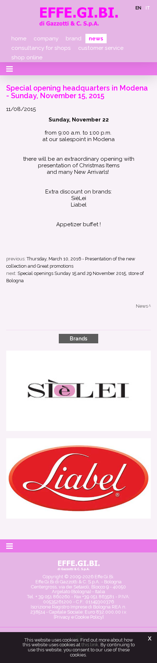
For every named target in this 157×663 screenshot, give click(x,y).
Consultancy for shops (41, 48)
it (148, 8)
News (96, 38)
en (138, 8)
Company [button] (46, 38)
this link (89, 644)
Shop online (26, 57)
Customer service (100, 48)
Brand (73, 38)
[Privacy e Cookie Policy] (79, 617)
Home (18, 38)
